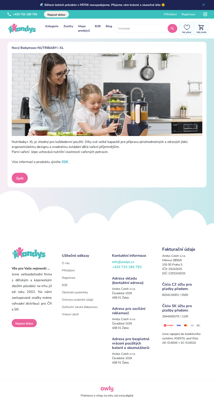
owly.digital (125, 396)
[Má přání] (185, 28)
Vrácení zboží (70, 314)
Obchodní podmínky (75, 292)
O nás (66, 263)
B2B (98, 26)
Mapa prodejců (84, 28)
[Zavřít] (203, 5)
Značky (68, 26)
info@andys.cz (123, 262)
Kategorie (52, 26)
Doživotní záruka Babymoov (80, 307)
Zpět (19, 178)
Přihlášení (170, 14)
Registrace (188, 14)
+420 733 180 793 (24, 14)
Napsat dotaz (56, 15)
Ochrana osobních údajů (77, 300)
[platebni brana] (182, 325)
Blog (109, 26)
